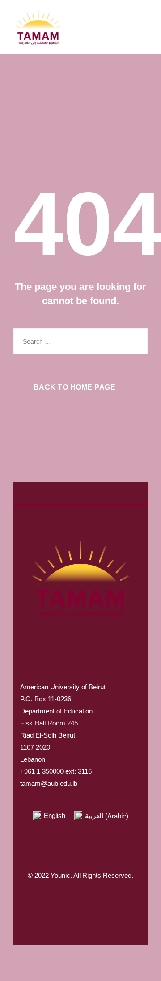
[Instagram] (80, 903)
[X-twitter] (63, 903)
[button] (80, 672)
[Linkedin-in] (116, 903)
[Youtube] (98, 903)
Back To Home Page (75, 387)
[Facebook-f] (45, 903)
